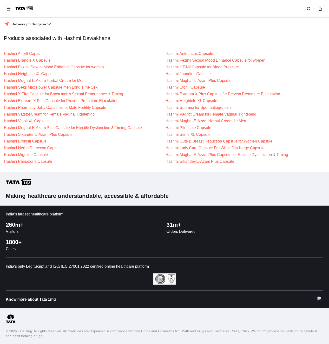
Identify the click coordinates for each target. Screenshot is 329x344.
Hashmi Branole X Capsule (27, 60)
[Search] (308, 8)
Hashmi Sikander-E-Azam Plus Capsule (38, 134)
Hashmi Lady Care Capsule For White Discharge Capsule (214, 148)
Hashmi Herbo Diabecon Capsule (33, 148)
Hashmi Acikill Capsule (24, 54)
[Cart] (319, 8)
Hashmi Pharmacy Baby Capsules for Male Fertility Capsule (55, 107)
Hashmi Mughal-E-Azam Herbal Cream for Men (44, 80)
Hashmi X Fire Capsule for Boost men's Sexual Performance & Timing (63, 94)
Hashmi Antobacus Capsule (189, 54)
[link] (24, 9)
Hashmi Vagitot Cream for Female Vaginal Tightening (49, 114)
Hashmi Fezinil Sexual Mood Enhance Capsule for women (215, 60)
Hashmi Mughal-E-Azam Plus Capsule (198, 80)
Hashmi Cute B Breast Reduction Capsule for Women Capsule (218, 141)
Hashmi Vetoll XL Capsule (26, 121)
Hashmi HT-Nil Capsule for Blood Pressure (202, 67)
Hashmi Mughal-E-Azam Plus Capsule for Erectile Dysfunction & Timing (226, 155)
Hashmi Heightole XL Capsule (30, 74)
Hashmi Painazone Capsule (28, 161)
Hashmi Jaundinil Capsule (188, 74)
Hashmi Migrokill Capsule (26, 155)
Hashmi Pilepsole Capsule (188, 128)
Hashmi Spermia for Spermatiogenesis (198, 107)
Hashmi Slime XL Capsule (188, 134)
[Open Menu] (8, 8)
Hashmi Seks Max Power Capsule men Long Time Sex (51, 87)
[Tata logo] (10, 322)
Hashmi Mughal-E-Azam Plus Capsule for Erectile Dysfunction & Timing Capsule (73, 128)
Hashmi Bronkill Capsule (25, 141)
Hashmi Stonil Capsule (185, 87)
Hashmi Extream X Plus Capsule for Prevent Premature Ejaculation (222, 94)
